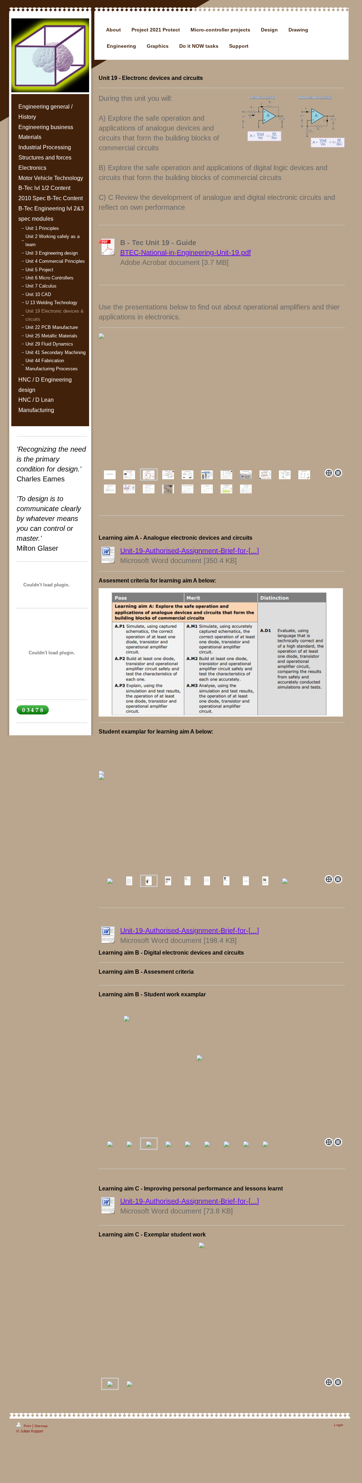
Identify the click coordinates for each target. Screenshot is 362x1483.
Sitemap (41, 1426)
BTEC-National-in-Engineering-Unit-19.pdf (185, 252)
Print (27, 1426)
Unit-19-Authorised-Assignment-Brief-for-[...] (189, 551)
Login (338, 1425)
